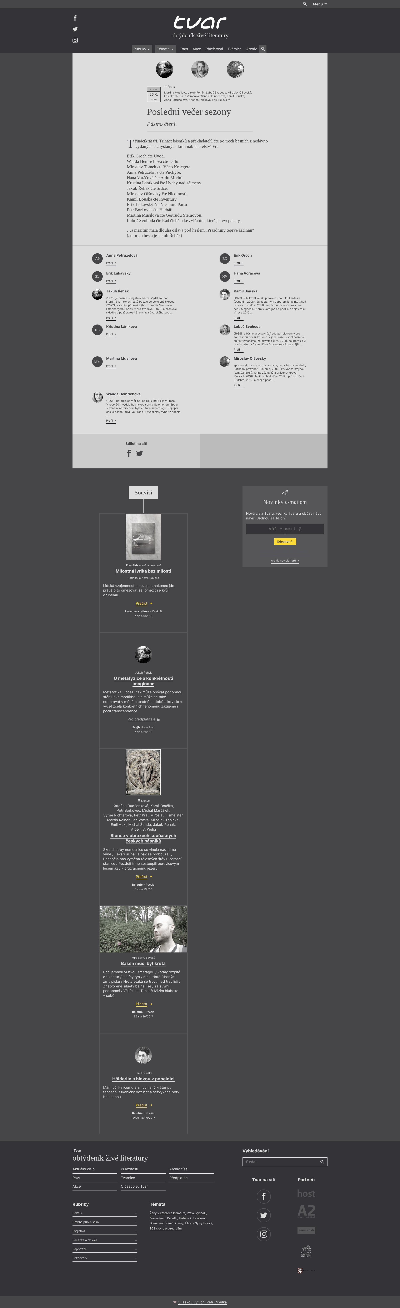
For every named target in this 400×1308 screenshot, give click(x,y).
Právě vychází (196, 1213)
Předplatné (178, 1178)
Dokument (157, 1223)
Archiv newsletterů (284, 560)
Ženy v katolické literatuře (167, 1213)
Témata (164, 49)
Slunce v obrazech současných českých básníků (143, 838)
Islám (178, 1228)
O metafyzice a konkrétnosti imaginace (143, 681)
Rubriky (140, 49)
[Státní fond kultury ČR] (306, 1271)
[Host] (306, 1193)
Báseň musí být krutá (143, 963)
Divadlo (172, 1218)
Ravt (184, 49)
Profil (110, 263)
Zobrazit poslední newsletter (283, 552)
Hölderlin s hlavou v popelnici (143, 1078)
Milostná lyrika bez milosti (143, 571)
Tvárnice (235, 49)
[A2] (306, 1212)
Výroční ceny (174, 1223)
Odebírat (283, 541)
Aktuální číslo (83, 1169)
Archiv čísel (178, 1169)
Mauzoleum (157, 1218)
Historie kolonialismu (192, 1218)
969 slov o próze (161, 1228)
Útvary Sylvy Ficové (198, 1223)
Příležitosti (214, 49)
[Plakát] (143, 772)
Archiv (251, 49)
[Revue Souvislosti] (306, 1231)
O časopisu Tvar (134, 1186)
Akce (197, 49)
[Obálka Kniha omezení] (143, 537)
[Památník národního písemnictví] (306, 1251)
